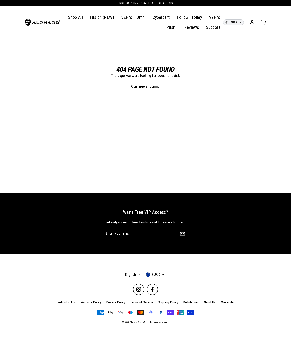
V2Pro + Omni (133, 17)
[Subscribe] (182, 233)
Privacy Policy (115, 302)
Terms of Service (141, 302)
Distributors (191, 302)
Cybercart (161, 17)
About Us (210, 302)
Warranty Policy (91, 302)
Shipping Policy (168, 302)
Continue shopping (145, 86)
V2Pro (214, 17)
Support (213, 27)
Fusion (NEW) (102, 17)
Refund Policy (66, 302)
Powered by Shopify (159, 322)
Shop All (75, 17)
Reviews (191, 27)
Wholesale (227, 302)
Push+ (171, 27)
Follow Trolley (189, 17)
